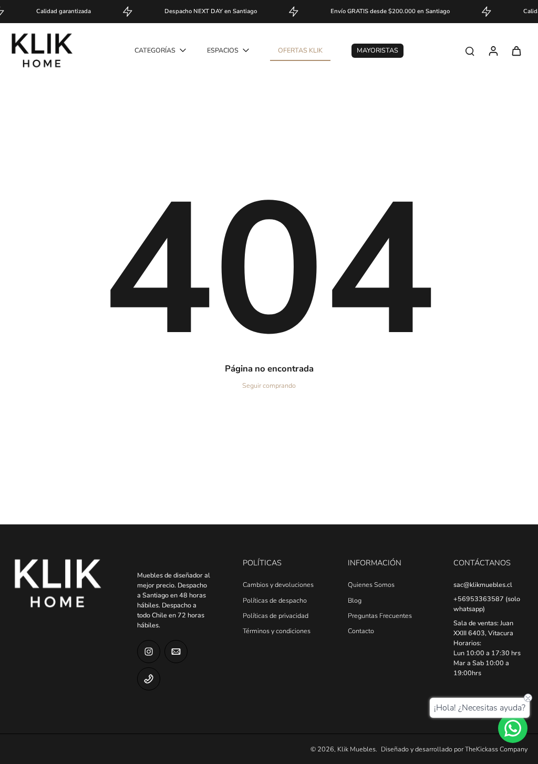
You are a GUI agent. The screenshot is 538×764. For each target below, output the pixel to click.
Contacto (361, 630)
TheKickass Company (496, 749)
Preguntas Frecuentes (380, 615)
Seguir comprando (269, 385)
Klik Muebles (356, 749)
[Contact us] (512, 728)
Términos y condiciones (277, 630)
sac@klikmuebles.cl (482, 584)
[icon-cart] (515, 50)
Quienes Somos (371, 584)
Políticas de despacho (275, 600)
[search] (469, 50)
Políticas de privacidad (275, 615)
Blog (354, 600)
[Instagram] (148, 651)
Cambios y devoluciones (278, 584)
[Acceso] (492, 50)
